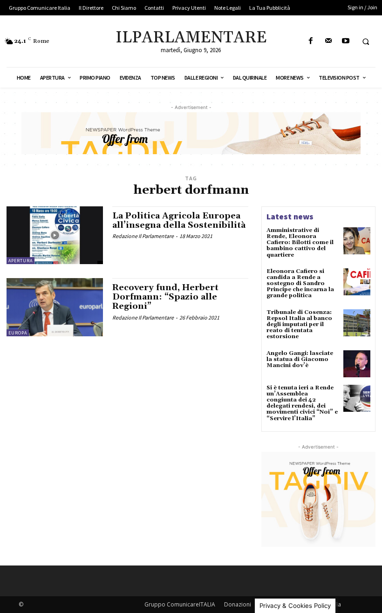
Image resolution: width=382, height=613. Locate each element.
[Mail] (328, 41)
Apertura (20, 261)
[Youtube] (345, 41)
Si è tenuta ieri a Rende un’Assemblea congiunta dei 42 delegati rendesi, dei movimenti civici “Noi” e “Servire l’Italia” (302, 403)
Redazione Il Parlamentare (143, 235)
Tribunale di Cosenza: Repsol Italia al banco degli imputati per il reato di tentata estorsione (299, 325)
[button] (365, 41)
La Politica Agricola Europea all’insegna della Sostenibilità (179, 221)
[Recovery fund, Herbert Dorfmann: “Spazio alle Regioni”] (55, 307)
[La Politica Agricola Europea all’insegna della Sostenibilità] (55, 235)
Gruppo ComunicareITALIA (179, 604)
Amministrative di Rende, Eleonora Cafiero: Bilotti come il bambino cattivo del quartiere (300, 243)
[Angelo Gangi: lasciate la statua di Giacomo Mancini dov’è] (356, 363)
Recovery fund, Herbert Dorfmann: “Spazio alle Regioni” (165, 297)
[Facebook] (311, 41)
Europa (17, 333)
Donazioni (237, 604)
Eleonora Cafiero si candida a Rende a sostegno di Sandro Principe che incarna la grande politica (300, 284)
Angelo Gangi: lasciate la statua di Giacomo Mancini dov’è (299, 359)
